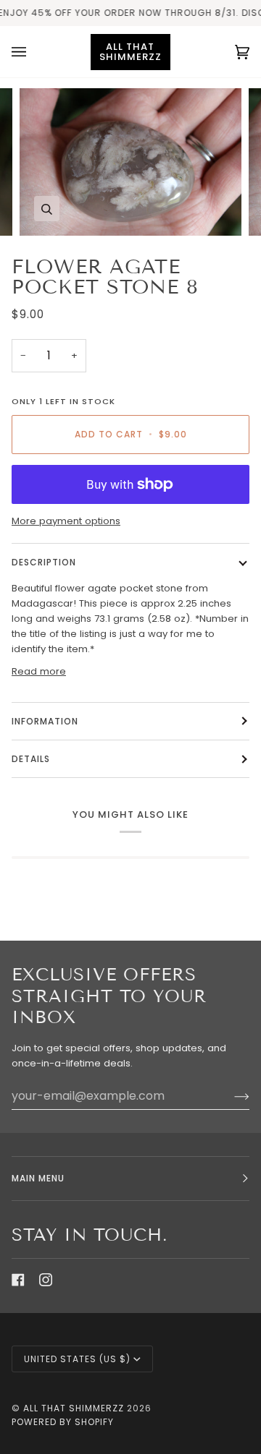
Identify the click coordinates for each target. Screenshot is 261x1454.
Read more (39, 671)
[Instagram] (45, 1279)
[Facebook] (18, 1279)
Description (44, 562)
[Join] (230, 1096)
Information (45, 721)
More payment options (66, 521)
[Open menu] (33, 51)
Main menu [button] (38, 1178)
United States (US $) (77, 1359)
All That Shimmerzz (75, 1408)
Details (31, 759)
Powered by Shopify (63, 1422)
